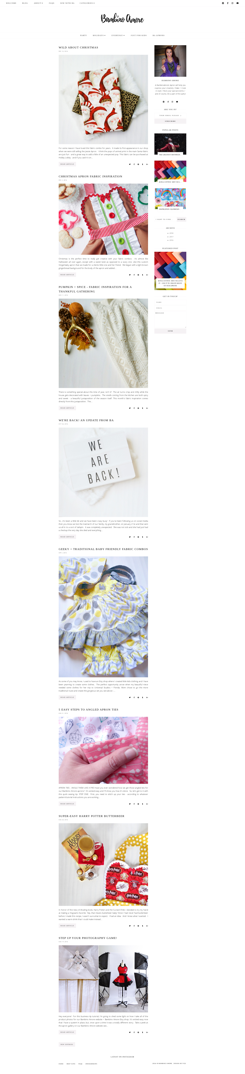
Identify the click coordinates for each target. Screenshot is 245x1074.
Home (61, 1064)
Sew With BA (67, 3)
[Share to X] (130, 164)
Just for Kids (139, 35)
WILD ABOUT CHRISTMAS (78, 47)
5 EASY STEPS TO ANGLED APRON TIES (88, 709)
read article (67, 164)
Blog (25, 3)
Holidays (98, 35)
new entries (67, 1044)
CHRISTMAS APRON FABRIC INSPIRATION (90, 176)
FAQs (51, 3)
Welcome (11, 3)
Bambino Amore (166, 1063)
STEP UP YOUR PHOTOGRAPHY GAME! (88, 938)
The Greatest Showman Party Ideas (171, 155)
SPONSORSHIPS (91, 1064)
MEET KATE (71, 1064)
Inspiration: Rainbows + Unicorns (171, 209)
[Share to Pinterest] (138, 164)
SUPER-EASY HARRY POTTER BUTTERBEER (92, 816)
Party (83, 35)
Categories (86, 3)
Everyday (117, 35)
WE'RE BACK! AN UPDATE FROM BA (86, 420)
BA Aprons (159, 35)
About (37, 3)
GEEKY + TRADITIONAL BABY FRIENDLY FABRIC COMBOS (103, 549)
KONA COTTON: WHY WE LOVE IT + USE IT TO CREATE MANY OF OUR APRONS (171, 182)
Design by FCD (180, 1063)
